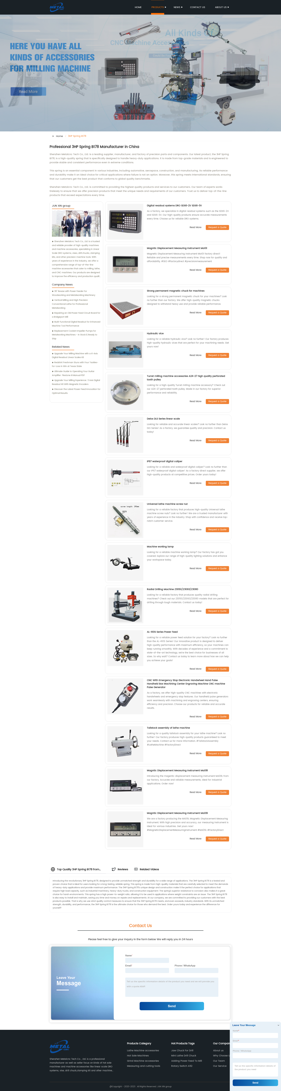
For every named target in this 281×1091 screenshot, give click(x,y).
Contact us (197, 7)
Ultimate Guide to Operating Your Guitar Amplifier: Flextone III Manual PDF (73, 373)
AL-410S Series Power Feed (162, 632)
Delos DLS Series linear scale (163, 419)
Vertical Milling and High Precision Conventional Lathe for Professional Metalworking (70, 304)
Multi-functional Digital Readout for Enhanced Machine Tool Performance (76, 324)
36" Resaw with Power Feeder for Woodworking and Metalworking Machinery (73, 293)
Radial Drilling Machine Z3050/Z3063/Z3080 (172, 589)
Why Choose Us (222, 1056)
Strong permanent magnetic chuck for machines (175, 291)
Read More (195, 227)
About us (221, 7)
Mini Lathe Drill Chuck (183, 1055)
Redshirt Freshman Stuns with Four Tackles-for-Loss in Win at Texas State (75, 364)
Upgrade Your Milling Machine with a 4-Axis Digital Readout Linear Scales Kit (75, 355)
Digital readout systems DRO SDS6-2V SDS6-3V (174, 205)
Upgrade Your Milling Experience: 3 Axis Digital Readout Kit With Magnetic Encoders (76, 382)
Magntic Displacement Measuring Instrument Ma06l (177, 813)
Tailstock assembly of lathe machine (168, 728)
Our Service (220, 1066)
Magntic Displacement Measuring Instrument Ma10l (177, 248)
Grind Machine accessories (143, 1061)
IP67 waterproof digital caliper (164, 461)
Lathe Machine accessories (143, 1050)
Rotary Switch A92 (181, 1066)
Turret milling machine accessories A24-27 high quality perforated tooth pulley (186, 378)
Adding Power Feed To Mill (186, 1061)
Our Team (219, 1061)
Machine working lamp (160, 547)
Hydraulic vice (155, 333)
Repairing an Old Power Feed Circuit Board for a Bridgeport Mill (76, 315)
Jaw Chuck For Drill (182, 1050)
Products (157, 7)
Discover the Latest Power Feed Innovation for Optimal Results (76, 391)
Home (138, 7)
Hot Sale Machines (138, 1055)
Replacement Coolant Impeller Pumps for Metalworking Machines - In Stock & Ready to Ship (74, 334)
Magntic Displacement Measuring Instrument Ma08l (177, 770)
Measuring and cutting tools (143, 1066)
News (177, 7)
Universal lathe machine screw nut (167, 504)
